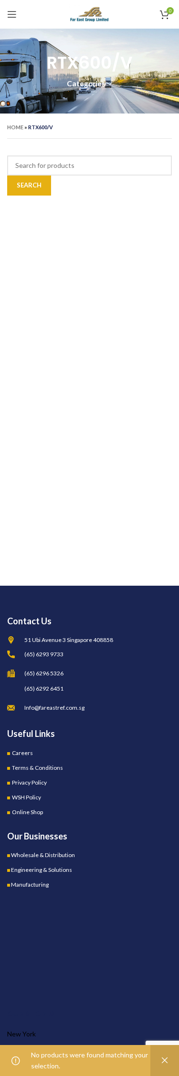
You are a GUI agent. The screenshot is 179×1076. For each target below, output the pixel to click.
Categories (86, 83)
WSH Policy (26, 797)
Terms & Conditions (37, 767)
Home (15, 127)
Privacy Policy (29, 782)
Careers (22, 752)
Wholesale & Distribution (43, 855)
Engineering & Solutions (41, 869)
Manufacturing (30, 884)
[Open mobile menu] (11, 14)
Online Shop (27, 812)
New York (21, 1034)
